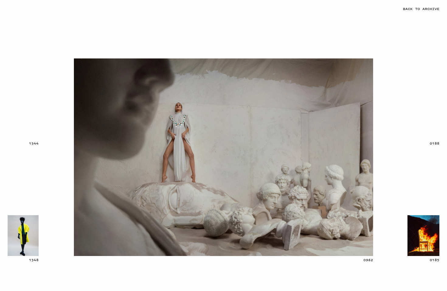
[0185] (423, 235)
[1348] (23, 235)
